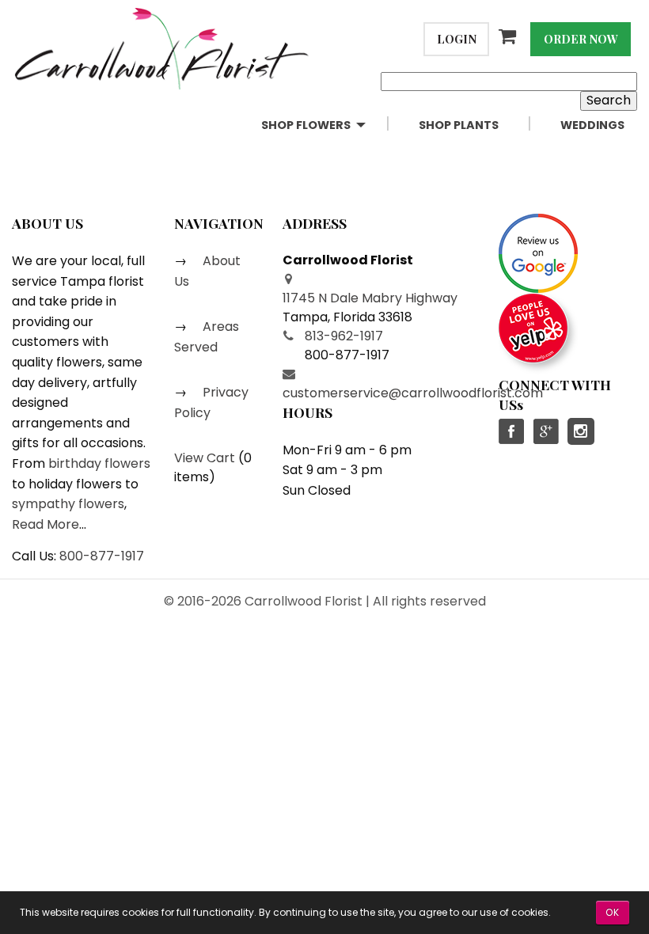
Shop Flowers (306, 125)
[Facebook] (512, 431)
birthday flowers (99, 463)
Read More (45, 524)
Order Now (581, 39)
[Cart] (510, 36)
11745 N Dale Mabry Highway (370, 298)
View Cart (204, 458)
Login (456, 39)
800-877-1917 (101, 556)
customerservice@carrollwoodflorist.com (413, 393)
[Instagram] (580, 431)
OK (612, 912)
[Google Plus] (545, 431)
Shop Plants (459, 125)
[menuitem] (327, 125)
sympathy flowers (68, 504)
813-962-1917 (344, 336)
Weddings (592, 125)
